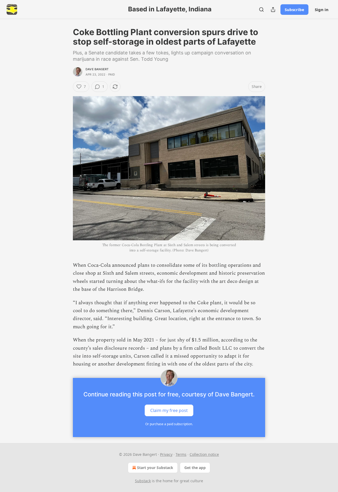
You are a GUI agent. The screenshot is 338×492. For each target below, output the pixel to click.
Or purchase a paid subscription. (169, 424)
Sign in (321, 9)
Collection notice (204, 454)
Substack (143, 480)
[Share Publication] (273, 9)
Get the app (195, 467)
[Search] (261, 9)
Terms (181, 454)
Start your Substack (155, 467)
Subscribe (294, 9)
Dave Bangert (97, 69)
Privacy (166, 454)
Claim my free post (169, 410)
